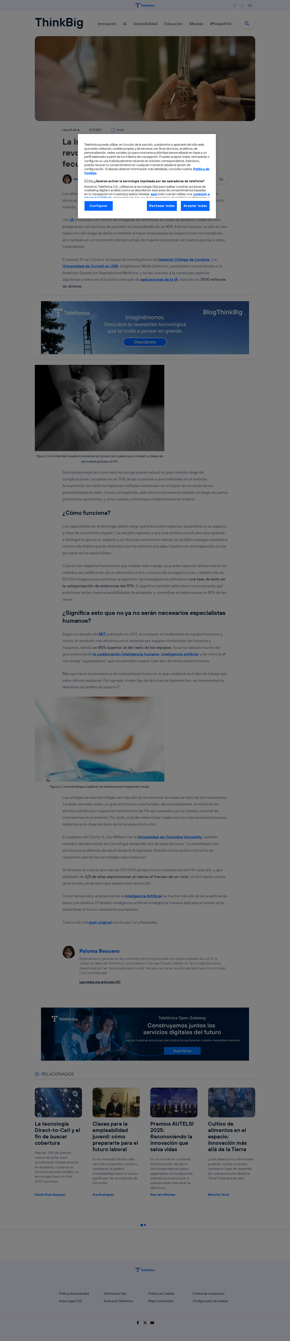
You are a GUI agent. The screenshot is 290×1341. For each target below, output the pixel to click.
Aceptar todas (195, 206)
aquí (154, 194)
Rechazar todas (162, 206)
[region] (147, 176)
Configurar (98, 206)
